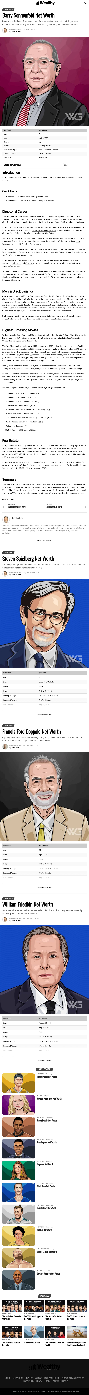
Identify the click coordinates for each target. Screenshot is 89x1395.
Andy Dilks (15, 748)
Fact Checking (28, 1381)
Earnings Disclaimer (51, 1378)
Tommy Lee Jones (9, 341)
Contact (38, 1378)
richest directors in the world (44, 230)
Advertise (29, 1378)
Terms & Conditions (60, 1381)
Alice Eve (29, 263)
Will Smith (75, 338)
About (7, 1378)
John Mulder (16, 31)
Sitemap (48, 1381)
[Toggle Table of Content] (64, 165)
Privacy (39, 1381)
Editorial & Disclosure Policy (73, 1378)
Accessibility (18, 1378)
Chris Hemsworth (29, 341)
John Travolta (48, 222)
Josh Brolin (16, 263)
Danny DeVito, (61, 222)
